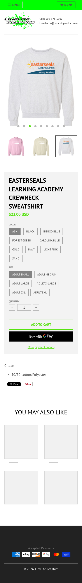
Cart (68, 5)
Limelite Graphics (46, 569)
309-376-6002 (54, 18)
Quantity (14, 301)
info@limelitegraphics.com (62, 23)
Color (12, 224)
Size (11, 267)
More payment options (41, 347)
